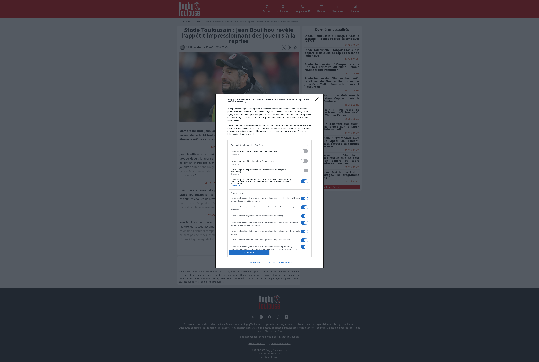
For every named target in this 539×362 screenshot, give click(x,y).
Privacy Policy (285, 262)
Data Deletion (254, 262)
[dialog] (269, 181)
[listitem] (269, 145)
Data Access (269, 262)
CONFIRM (249, 252)
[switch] (304, 151)
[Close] (318, 99)
